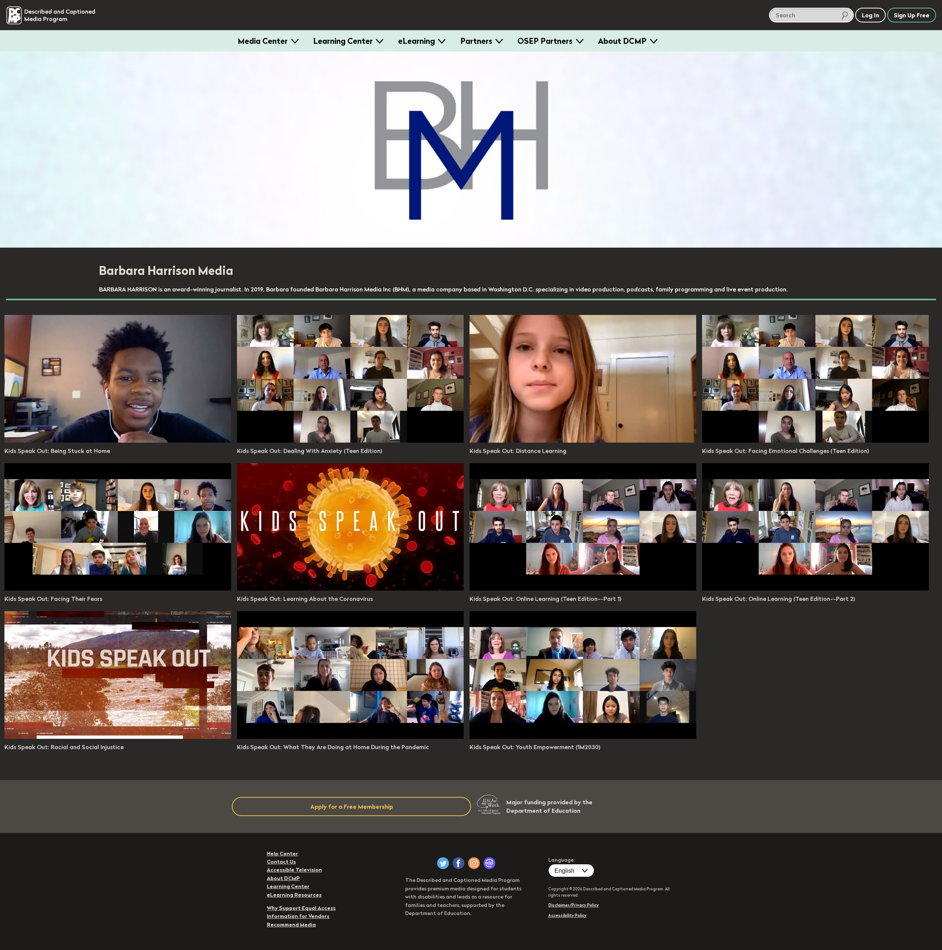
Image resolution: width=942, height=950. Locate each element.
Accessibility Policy (567, 915)
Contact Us (281, 861)
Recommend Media (291, 924)
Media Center (263, 41)
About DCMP (622, 41)
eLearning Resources (294, 894)
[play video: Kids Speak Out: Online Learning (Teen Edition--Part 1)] (583, 588)
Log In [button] (870, 15)
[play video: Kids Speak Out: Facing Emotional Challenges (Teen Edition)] (815, 440)
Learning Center (343, 41)
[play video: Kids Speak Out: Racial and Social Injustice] (117, 736)
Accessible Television (294, 869)
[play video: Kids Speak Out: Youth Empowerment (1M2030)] (583, 736)
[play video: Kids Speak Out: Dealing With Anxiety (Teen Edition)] (350, 440)
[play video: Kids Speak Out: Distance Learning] (583, 440)
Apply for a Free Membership (351, 806)
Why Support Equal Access (301, 908)
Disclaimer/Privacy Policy (573, 905)
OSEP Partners (545, 41)
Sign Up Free (911, 15)
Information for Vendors (298, 916)
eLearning (416, 41)
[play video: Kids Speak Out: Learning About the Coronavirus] (350, 588)
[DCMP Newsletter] (489, 863)
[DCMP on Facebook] (458, 863)
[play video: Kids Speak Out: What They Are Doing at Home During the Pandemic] (350, 736)
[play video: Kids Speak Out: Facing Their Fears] (117, 588)
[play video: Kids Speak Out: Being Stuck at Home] (117, 440)
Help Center (282, 853)
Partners (476, 41)
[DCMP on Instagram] (474, 863)
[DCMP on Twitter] (443, 863)
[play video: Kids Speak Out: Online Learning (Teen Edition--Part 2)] (815, 588)
